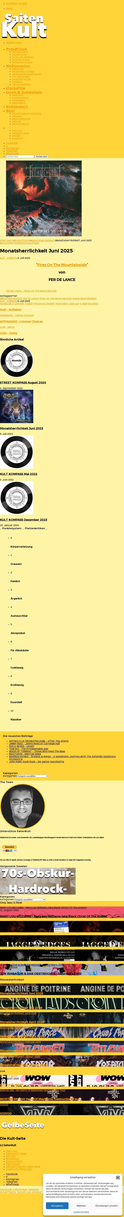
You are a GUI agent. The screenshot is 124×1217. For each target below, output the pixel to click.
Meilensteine (18, 66)
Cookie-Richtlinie (81, 1212)
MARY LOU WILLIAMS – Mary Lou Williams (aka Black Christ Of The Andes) (53, 916)
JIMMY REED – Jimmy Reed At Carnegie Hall (34, 744)
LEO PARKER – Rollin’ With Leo (22, 930)
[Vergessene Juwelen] (38, 894)
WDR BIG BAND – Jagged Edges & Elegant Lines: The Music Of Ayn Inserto (53, 945)
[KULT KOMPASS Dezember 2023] (16, 514)
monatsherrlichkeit (84, 298)
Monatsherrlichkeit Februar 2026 (24, 1050)
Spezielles (17, 82)
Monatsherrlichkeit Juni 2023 (21, 428)
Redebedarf (17, 106)
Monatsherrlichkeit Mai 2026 (21, 1007)
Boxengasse (18, 100)
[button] (117, 1177)
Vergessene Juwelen (23, 72)
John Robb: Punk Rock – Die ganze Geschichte (36, 762)
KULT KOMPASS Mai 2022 (18, 474)
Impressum (13, 1164)
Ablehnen (81, 1205)
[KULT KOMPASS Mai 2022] (16, 468)
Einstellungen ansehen (107, 1205)
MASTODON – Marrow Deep (25, 754)
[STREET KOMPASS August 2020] (16, 376)
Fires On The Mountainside (62, 265)
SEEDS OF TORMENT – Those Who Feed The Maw (37, 751)
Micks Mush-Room (21, 119)
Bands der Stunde (21, 79)
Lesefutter (18, 95)
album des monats (11, 298)
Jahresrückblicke (21, 84)
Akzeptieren (57, 1205)
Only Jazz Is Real (20, 77)
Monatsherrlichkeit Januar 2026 (23, 1065)
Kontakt (16, 136)
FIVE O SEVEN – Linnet (21, 746)
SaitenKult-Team (20, 133)
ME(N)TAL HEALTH (20, 124)
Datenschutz (14, 1161)
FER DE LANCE (31, 298)
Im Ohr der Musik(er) (23, 57)
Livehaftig (15, 88)
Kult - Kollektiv (8, 258)
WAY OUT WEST (11, 1084)
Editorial (16, 121)
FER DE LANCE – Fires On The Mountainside (31, 291)
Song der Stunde (21, 60)
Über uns (17, 131)
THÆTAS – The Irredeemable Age (28, 749)
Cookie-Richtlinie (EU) (19, 1169)
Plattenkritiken (20, 52)
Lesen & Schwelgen (24, 92)
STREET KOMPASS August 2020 (23, 382)
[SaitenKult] (24, 38)
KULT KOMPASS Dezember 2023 (23, 519)
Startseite (7, 240)
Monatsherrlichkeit (22, 62)
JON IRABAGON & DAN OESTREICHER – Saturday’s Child (41, 973)
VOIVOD (6, 1113)
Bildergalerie (19, 103)
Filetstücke (18, 69)
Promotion (17, 138)
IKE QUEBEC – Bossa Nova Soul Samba (27, 959)
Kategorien (10, 776)
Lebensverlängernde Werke (26, 74)
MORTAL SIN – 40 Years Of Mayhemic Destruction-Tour (39, 1099)
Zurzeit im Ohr (19, 55)
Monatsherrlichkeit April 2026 (22, 1022)
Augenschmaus (20, 98)
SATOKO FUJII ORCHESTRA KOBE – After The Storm (39, 741)
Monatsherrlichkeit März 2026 (22, 1036)
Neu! (10, 110)
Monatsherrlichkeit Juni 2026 (21, 993)
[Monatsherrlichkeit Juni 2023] (16, 422)
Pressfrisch (16, 49)
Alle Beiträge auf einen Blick (26, 114)
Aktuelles (17, 116)
